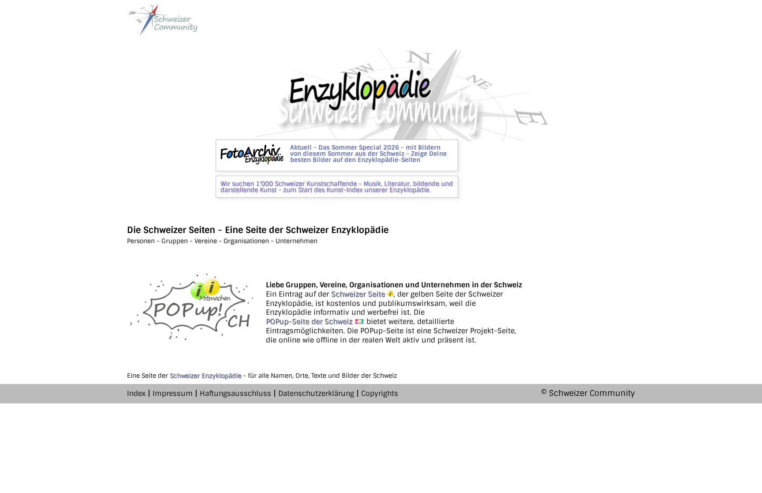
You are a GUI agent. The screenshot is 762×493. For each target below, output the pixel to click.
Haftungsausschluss (235, 393)
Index (136, 393)
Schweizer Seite (359, 293)
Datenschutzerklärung (316, 393)
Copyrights (379, 393)
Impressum (173, 393)
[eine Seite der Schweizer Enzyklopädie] (162, 19)
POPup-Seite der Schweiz (310, 321)
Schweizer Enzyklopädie (205, 376)
